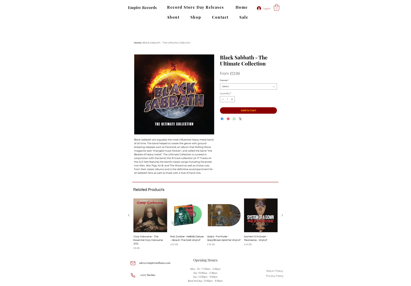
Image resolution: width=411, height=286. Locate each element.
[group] (205, 224)
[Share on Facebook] (222, 119)
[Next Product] (282, 215)
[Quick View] (150, 215)
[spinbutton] (227, 99)
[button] (276, 7)
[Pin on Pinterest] (228, 119)
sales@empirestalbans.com (154, 262)
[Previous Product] (129, 215)
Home (137, 42)
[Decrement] (222, 99)
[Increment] (232, 99)
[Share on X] (240, 119)
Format (224, 80)
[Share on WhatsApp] (234, 119)
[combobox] (248, 86)
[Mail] (133, 263)
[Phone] (133, 275)
